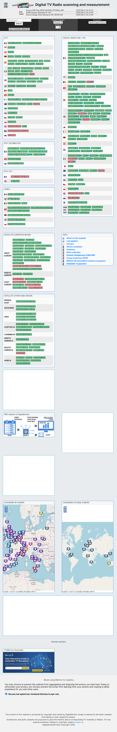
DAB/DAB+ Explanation (76, 264)
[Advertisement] (29, 390)
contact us (78, 722)
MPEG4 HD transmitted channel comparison (86, 261)
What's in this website (76, 238)
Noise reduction (73, 252)
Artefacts (70, 250)
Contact (70, 244)
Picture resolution (74, 247)
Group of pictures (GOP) (77, 258)
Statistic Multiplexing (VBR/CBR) (80, 255)
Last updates (72, 241)
